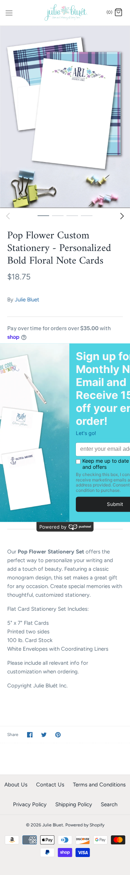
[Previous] (8, 216)
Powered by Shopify (84, 824)
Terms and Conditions (99, 784)
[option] (65, 117)
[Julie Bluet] (65, 13)
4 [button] (86, 215)
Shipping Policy (73, 804)
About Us (15, 784)
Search (109, 804)
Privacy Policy (30, 804)
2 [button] (58, 215)
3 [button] (72, 215)
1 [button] (43, 215)
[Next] (122, 216)
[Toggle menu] (9, 12)
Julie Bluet (27, 299)
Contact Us (50, 784)
